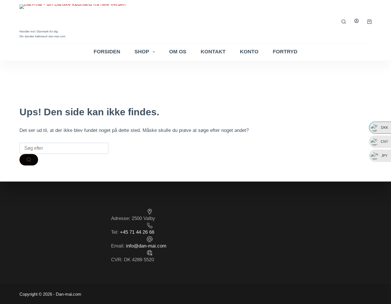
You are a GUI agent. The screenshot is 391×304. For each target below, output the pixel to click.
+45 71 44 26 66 (137, 232)
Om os (177, 51)
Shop (142, 51)
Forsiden (107, 51)
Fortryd (285, 51)
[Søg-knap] (28, 159)
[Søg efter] (343, 22)
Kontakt (213, 51)
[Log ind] (356, 21)
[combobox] (63, 148)
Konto (249, 51)
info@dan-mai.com (146, 246)
